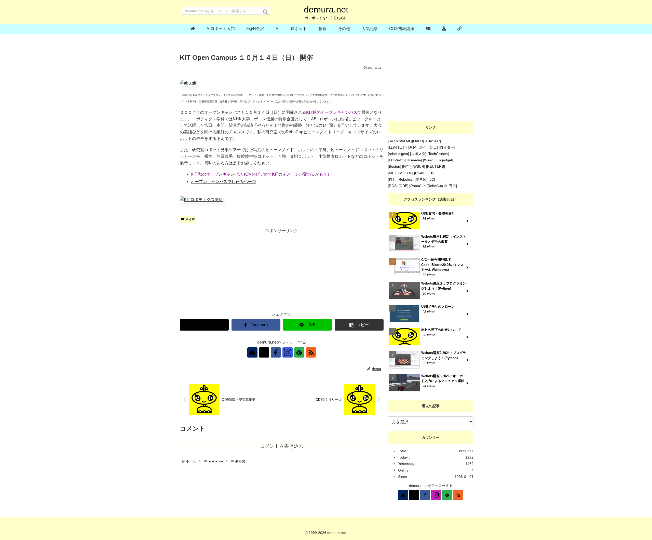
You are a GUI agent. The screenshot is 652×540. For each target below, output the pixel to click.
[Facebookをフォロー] (276, 352)
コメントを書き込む (282, 446)
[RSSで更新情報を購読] (311, 352)
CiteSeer (433, 141)
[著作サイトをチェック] (252, 352)
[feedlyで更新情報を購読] (299, 352)
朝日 (433, 147)
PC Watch (397, 160)
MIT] (392, 173)
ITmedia (414, 160)
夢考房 (190, 219)
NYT (406, 166)
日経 (392, 147)
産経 (412, 147)
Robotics (406, 179)
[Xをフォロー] (264, 352)
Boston (394, 166)
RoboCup (418, 186)
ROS (393, 186)
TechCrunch (438, 154)
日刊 (402, 147)
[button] (265, 12)
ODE (403, 186)
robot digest (398, 154)
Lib (430, 173)
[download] (444, 29)
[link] (459, 29)
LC (431, 179)
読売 (423, 147)
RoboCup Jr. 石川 (442, 186)
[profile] (428, 29)
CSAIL (420, 173)
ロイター (447, 147)
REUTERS (435, 166)
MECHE (405, 173)
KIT (392, 179)
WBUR (418, 166)
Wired (428, 160)
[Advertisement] (282, 270)
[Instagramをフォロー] (287, 352)
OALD (418, 141)
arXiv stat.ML (400, 141)
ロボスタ (418, 154)
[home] (193, 29)
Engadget (444, 160)
